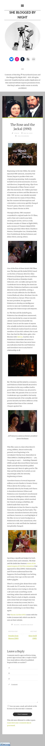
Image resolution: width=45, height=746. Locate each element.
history (19, 337)
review (16, 624)
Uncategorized (23, 136)
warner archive (27, 624)
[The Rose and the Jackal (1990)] (23, 106)
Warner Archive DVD (18, 615)
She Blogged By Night (22, 15)
